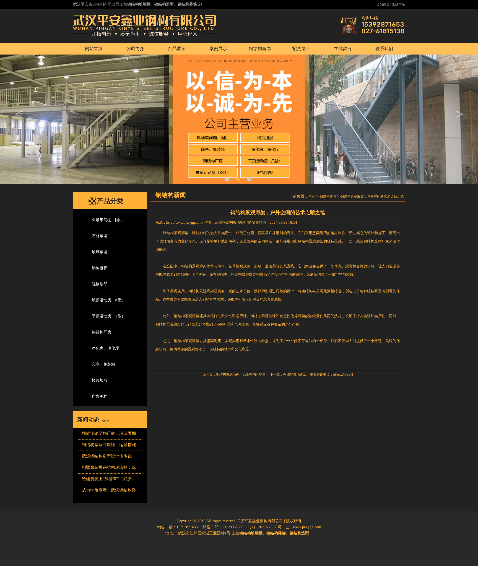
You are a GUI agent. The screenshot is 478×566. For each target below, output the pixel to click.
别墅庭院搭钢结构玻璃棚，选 (109, 467)
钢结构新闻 (260, 48)
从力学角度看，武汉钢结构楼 (109, 490)
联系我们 (384, 48)
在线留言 (343, 48)
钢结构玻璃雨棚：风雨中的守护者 (241, 374)
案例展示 (218, 48)
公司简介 (135, 48)
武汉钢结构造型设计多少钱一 (109, 456)
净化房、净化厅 (105, 348)
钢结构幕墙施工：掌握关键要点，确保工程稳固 (318, 374)
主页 (311, 196)
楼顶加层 (99, 380)
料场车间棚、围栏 (107, 220)
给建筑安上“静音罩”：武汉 (106, 479)
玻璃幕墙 (99, 252)
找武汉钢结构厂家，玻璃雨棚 (109, 433)
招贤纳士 (301, 48)
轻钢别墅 (99, 284)
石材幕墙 (99, 236)
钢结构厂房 (101, 332)
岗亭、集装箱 (103, 364)
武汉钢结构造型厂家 (372, 241)
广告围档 (99, 396)
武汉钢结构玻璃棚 (229, 222)
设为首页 (382, 4)
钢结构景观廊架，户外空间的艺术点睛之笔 (372, 196)
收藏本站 (398, 4)
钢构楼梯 (99, 268)
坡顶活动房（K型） (109, 300)
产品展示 (177, 48)
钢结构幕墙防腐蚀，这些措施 (109, 445)
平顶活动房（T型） (108, 316)
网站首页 (94, 48)
